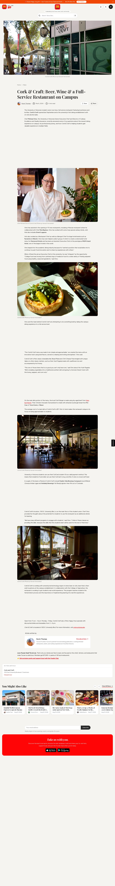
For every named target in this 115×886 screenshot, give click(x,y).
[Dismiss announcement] (113, 2)
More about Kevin (81, 639)
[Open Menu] (111, 7)
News (24, 85)
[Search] (75, 15)
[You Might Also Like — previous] (95, 686)
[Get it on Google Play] (63, 750)
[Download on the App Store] (51, 750)
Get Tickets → (81, 1)
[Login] (106, 7)
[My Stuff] (101, 7)
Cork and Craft (9, 670)
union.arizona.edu (79, 627)
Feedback (113, 443)
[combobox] (57, 15)
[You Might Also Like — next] (99, 686)
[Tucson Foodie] (57, 7)
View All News (106, 686)
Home (19, 85)
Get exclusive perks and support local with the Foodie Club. (39, 658)
